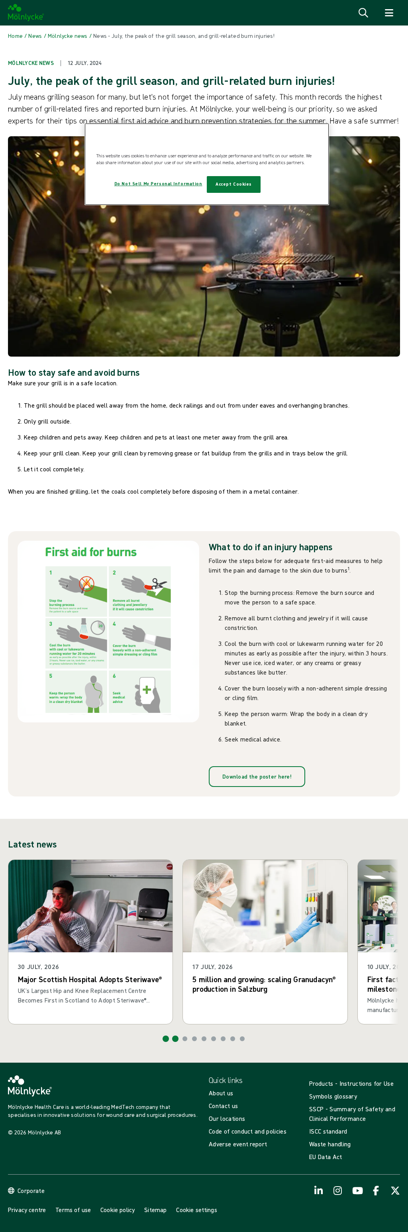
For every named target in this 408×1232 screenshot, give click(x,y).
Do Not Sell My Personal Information (158, 183)
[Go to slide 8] (233, 1039)
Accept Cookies (234, 184)
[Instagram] (338, 1190)
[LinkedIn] (319, 1190)
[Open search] (363, 13)
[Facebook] (376, 1190)
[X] (395, 1190)
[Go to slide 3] (185, 1039)
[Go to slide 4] (194, 1039)
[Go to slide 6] (213, 1039)
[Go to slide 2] (175, 1039)
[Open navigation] (389, 13)
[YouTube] (357, 1190)
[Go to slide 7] (223, 1039)
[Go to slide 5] (204, 1039)
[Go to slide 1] (166, 1039)
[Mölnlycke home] (26, 13)
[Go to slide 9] (242, 1039)
